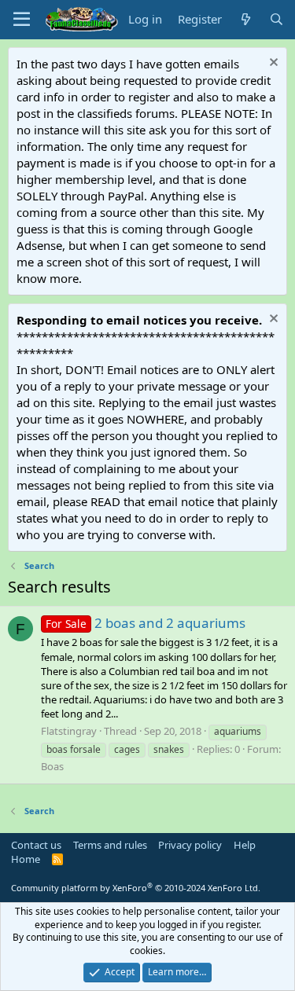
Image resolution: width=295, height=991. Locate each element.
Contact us (36, 845)
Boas (52, 766)
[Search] (276, 19)
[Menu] (21, 19)
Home (25, 859)
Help (245, 845)
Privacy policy (190, 845)
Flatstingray (69, 731)
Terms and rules (110, 845)
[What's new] (245, 19)
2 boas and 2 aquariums (145, 623)
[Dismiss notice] (271, 64)
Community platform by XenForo (135, 888)
